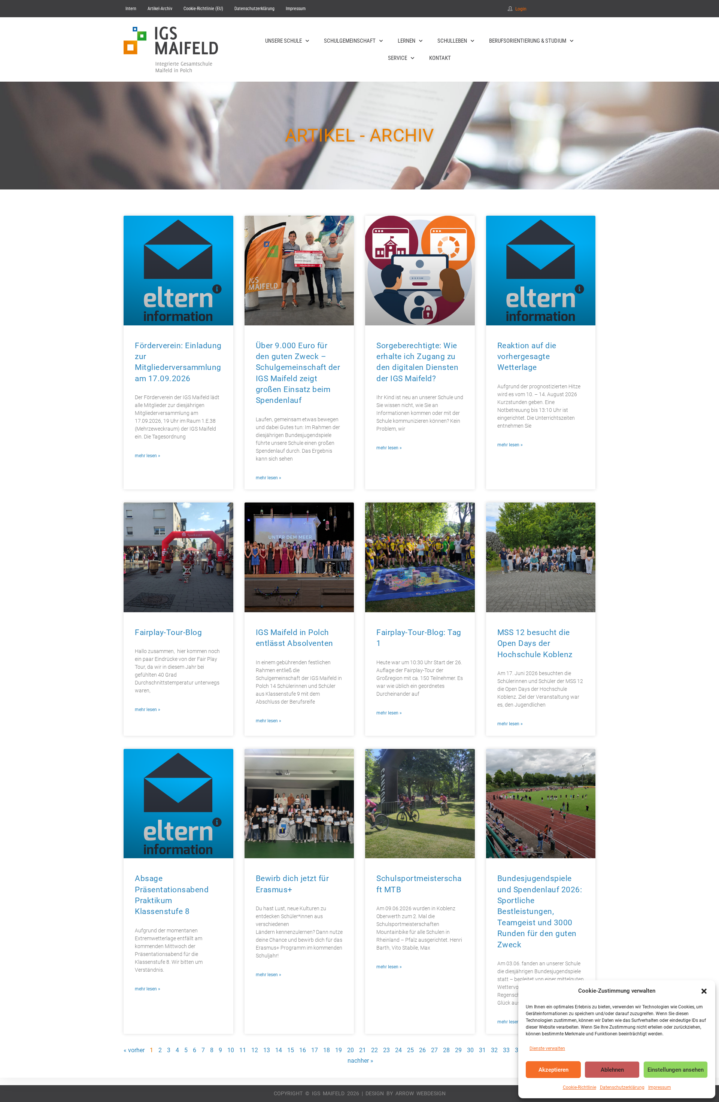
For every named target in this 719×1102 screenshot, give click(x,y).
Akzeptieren (553, 1069)
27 (434, 1050)
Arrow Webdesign (420, 1093)
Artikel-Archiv (160, 8)
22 (374, 1050)
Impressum (659, 1087)
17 (314, 1050)
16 (302, 1050)
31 (482, 1050)
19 (338, 1050)
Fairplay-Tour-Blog (168, 632)
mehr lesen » (147, 455)
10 (230, 1050)
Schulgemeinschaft (350, 40)
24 (398, 1050)
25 (410, 1050)
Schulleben (452, 40)
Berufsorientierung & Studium (527, 40)
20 (350, 1050)
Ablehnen (612, 1069)
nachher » (360, 1060)
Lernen (406, 40)
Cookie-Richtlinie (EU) (203, 8)
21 (362, 1050)
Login (521, 9)
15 (290, 1050)
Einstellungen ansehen (675, 1069)
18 (326, 1050)
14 (278, 1050)
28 (446, 1050)
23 (386, 1050)
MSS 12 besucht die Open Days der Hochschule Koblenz (535, 643)
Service (397, 58)
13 (266, 1050)
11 (242, 1050)
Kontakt (440, 58)
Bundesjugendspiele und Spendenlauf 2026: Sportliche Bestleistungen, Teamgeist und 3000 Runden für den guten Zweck (539, 911)
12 (254, 1050)
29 (458, 1050)
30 (470, 1050)
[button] (704, 991)
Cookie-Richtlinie (579, 1087)
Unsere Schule (283, 40)
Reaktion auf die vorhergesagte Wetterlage (526, 356)
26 (422, 1050)
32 (494, 1050)
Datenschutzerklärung (622, 1087)
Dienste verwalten (547, 1048)
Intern (130, 8)
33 (506, 1050)
